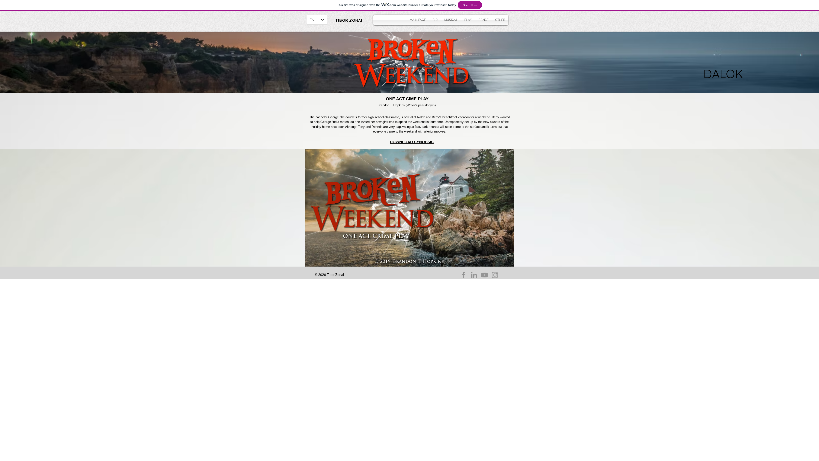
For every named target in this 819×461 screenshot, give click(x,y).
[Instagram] (495, 275)
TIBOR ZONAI (348, 20)
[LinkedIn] (474, 275)
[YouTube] (484, 275)
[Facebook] (463, 275)
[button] (451, 20)
